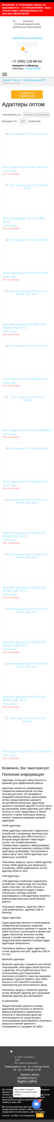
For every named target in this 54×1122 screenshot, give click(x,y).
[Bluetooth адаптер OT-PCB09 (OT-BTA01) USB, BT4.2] (27, 675)
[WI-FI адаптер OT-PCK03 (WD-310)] (27, 460)
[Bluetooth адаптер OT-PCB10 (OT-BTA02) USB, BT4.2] (27, 620)
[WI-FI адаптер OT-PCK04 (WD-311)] (27, 357)
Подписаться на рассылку (27, 38)
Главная (6, 80)
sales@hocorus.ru (27, 1077)
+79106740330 (32, 68)
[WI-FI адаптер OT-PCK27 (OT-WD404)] (27, 730)
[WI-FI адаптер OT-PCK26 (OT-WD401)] (27, 408)
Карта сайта (27, 1081)
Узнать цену (9, 170)
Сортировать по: (11, 114)
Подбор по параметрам (27, 94)
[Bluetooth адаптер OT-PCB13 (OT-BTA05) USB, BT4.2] (27, 511)
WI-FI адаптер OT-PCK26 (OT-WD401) (27, 430)
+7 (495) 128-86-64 (27, 61)
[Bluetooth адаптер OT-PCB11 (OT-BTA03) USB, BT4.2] (27, 303)
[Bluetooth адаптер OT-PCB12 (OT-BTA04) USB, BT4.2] (27, 566)
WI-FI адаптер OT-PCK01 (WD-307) (25, 167)
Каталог (17, 80)
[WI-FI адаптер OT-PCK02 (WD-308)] (27, 251)
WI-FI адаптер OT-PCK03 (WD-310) (25, 481)
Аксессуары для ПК (34, 80)
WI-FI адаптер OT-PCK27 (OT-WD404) (27, 751)
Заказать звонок (29, 1074)
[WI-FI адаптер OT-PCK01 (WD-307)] (27, 145)
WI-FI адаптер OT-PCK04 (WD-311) (25, 378)
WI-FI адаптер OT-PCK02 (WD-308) (25, 273)
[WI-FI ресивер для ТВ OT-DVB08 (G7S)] (27, 197)
